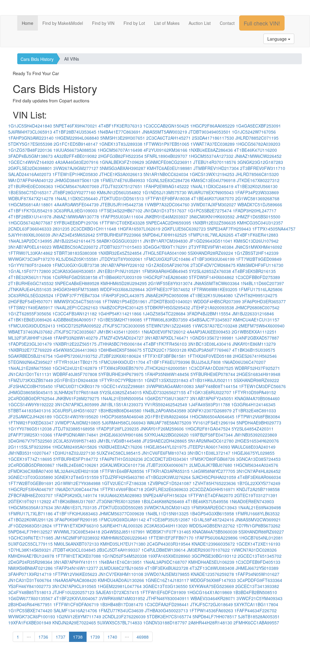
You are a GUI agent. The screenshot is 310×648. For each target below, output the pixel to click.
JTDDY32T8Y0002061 (121, 259)
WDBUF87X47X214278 (30, 198)
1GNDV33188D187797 (165, 623)
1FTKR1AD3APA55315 (167, 471)
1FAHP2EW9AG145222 (166, 186)
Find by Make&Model (62, 23)
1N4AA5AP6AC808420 (75, 580)
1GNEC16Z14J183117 (167, 580)
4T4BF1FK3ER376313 (120, 126)
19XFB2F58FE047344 (211, 435)
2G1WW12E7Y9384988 (78, 483)
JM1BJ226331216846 (253, 314)
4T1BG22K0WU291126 (30, 520)
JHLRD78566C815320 (257, 174)
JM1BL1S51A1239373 (121, 404)
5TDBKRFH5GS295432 (167, 307)
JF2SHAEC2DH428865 (164, 441)
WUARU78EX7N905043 (211, 192)
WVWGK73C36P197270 (31, 259)
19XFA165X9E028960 (169, 556)
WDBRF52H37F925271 (257, 368)
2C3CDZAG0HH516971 (212, 489)
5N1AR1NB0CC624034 (165, 174)
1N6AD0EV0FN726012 (163, 332)
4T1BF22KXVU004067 (75, 598)
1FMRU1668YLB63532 (257, 513)
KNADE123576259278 (212, 574)
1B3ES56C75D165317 (29, 192)
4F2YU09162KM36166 (165, 150)
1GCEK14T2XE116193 (258, 544)
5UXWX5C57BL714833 (119, 623)
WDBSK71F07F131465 (168, 532)
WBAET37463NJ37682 (30, 332)
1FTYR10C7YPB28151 (121, 380)
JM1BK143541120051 (118, 332)
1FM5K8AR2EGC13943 (214, 507)
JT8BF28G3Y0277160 (74, 192)
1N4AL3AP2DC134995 (30, 241)
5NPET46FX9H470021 (75, 126)
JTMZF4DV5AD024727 (121, 338)
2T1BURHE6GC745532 (31, 283)
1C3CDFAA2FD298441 (166, 604)
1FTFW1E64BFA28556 (122, 471)
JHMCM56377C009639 (121, 513)
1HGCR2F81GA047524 (207, 429)
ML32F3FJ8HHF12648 (30, 338)
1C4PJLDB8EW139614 (163, 550)
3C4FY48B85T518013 (29, 592)
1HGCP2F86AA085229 (212, 126)
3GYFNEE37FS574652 (168, 289)
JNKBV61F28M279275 (77, 398)
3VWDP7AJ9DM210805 (78, 423)
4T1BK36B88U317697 (73, 501)
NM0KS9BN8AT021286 (30, 568)
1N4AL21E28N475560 (29, 368)
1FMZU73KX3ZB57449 (30, 380)
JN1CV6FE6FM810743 (164, 453)
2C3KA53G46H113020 (166, 526)
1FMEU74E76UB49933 (122, 180)
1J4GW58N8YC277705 (213, 471)
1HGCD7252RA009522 (78, 326)
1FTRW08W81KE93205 (214, 289)
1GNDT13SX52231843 (166, 380)
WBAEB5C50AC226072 (75, 247)
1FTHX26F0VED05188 (209, 356)
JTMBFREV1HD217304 (216, 168)
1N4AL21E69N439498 (259, 507)
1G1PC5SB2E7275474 (210, 211)
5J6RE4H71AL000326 (121, 526)
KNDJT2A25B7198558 (258, 489)
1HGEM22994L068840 (77, 138)
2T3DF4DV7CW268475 (213, 265)
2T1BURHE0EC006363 (30, 186)
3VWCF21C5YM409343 (259, 598)
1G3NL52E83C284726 (168, 180)
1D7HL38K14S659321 (29, 550)
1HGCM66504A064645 (212, 417)
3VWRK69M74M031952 (122, 598)
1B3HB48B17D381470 (121, 604)
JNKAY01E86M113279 (254, 344)
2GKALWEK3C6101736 (122, 465)
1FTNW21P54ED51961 (124, 301)
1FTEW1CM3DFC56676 (262, 386)
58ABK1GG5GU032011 (119, 241)
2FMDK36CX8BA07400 (30, 471)
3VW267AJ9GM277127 (75, 168)
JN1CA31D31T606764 (29, 580)
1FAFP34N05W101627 (257, 574)
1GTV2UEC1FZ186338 (124, 483)
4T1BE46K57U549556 (206, 501)
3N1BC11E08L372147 (208, 453)
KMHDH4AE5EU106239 (211, 562)
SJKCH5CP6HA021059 (214, 477)
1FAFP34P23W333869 (257, 192)
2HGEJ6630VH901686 (121, 435)
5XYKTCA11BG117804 (256, 604)
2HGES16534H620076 (257, 441)
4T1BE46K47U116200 (255, 150)
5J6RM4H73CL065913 (30, 132)
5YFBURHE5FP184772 (75, 459)
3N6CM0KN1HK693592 (212, 217)
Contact (227, 23)
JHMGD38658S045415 (30, 392)
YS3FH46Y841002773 (29, 586)
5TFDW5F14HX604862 (211, 277)
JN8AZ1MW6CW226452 (258, 156)
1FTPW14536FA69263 (211, 610)
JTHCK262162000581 (166, 368)
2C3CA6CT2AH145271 (168, 138)
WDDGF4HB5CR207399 (217, 301)
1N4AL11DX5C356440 (76, 198)
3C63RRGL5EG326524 (30, 295)
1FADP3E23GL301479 (30, 344)
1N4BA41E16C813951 (120, 562)
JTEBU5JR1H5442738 (121, 204)
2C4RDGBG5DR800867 (31, 465)
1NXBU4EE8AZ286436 (211, 150)
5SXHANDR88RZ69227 (261, 532)
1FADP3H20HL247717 (254, 211)
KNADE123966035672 (213, 544)
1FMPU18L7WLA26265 (210, 235)
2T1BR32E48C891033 (254, 410)
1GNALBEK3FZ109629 (122, 162)
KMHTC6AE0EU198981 (169, 168)
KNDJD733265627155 (164, 392)
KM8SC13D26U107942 (256, 241)
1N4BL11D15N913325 (167, 513)
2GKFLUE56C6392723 (184, 229)
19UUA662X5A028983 (120, 495)
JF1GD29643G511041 (210, 241)
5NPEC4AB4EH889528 (77, 283)
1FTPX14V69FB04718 (121, 489)
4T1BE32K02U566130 (256, 186)
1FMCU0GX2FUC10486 (167, 259)
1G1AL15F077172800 (29, 271)
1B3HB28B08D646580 (119, 410)
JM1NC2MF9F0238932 (77, 538)
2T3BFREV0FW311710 (262, 168)
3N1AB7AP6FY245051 (211, 398)
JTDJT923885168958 (74, 429)
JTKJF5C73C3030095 (123, 326)
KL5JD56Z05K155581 (77, 259)
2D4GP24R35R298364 (30, 562)
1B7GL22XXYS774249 (258, 483)
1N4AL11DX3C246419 (211, 186)
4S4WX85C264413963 (75, 350)
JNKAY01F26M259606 (162, 429)
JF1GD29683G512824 (30, 526)
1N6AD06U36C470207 (244, 362)
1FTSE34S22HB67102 (120, 211)
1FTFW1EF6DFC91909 (163, 592)
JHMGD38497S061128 (76, 180)
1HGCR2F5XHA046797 (31, 489)
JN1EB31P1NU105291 (119, 271)
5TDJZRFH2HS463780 (122, 477)
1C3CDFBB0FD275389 (257, 277)
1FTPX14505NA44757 (273, 229)
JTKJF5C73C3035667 (75, 332)
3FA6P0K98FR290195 (75, 520)
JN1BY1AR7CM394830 (165, 241)
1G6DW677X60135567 (30, 598)
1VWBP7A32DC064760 (167, 204)
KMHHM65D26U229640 (124, 538)
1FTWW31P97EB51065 (166, 144)
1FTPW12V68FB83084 (258, 417)
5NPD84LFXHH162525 (164, 235)
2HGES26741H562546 (255, 356)
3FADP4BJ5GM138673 (30, 156)
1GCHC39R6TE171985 (30, 538)
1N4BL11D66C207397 (262, 283)
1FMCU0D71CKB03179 (77, 386)
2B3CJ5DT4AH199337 (118, 550)
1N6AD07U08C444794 (77, 489)
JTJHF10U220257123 (73, 592)
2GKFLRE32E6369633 (166, 489)
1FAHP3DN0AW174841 (75, 435)
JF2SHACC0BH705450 (30, 386)
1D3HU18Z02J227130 (73, 453)
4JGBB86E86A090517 (74, 320)
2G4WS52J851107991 (123, 532)
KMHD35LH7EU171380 (123, 544)
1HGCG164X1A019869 (209, 592)
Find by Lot (134, 23)
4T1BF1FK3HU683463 (76, 513)
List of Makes (167, 23)
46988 (143, 637)
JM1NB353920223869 (255, 435)
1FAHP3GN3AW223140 (31, 138)
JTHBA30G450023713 (166, 610)
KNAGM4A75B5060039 (214, 532)
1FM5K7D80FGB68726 (212, 459)
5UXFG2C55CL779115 (30, 544)
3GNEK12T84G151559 (76, 477)
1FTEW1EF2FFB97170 (170, 538)
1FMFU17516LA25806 (260, 289)
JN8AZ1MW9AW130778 (76, 217)
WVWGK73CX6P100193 (31, 616)
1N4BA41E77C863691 (119, 132)
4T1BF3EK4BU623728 (166, 568)
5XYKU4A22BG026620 (166, 435)
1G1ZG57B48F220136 (30, 150)
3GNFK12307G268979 (209, 410)
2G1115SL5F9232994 (29, 447)
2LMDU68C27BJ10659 (121, 568)
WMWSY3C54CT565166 (77, 301)
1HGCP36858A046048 (121, 417)
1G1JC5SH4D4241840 (30, 126)
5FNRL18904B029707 (165, 156)
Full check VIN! (262, 23)
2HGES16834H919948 (258, 374)
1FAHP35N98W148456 (167, 374)
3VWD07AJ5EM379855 (167, 574)
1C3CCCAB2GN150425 (166, 126)
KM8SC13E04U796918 (213, 180)
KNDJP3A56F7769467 (209, 350)
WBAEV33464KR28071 (212, 598)
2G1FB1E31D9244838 (76, 380)
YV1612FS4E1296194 (214, 423)
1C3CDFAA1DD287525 (211, 368)
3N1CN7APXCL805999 (77, 404)
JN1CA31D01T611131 (29, 374)
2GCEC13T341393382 (257, 586)
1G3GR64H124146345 (253, 404)
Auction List (200, 23)
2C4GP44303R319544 (168, 544)
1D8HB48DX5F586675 (120, 350)
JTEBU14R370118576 (214, 162)
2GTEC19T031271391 (256, 495)
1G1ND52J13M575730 (164, 192)
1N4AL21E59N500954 (122, 398)
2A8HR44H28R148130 (210, 623)
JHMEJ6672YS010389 (257, 568)
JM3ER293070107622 (208, 550)
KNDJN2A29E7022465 (74, 623)
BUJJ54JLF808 (206, 362)
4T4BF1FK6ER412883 (256, 235)
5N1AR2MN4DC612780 (211, 441)
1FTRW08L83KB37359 (165, 320)
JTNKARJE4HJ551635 (29, 289)
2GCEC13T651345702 (260, 556)
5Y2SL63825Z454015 (121, 392)
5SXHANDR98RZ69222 (256, 380)
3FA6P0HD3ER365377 (264, 301)
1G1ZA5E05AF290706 (167, 265)
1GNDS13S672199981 (212, 338)
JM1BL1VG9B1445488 (119, 441)
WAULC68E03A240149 (253, 447)
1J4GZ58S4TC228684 (164, 314)
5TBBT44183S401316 (29, 410)
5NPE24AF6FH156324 (165, 495)
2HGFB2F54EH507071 (30, 301)
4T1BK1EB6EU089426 (30, 320)
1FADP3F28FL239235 (117, 429)
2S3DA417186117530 (213, 138)
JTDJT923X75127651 (121, 186)
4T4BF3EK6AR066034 (259, 477)
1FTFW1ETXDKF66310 (76, 526)
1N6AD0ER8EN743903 (251, 501)
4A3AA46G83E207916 (76, 162)
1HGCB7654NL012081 (261, 538)
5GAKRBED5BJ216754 (30, 356)
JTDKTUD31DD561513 (121, 198)
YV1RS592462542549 (165, 404)
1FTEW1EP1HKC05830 (75, 174)
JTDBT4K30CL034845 (74, 550)
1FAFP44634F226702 (255, 610)
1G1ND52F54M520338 (124, 556)
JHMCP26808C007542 (257, 307)
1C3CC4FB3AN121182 (74, 314)
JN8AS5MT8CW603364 (216, 283)
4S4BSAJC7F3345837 (210, 320)
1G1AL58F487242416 (212, 520)
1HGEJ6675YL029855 (253, 453)
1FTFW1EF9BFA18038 (167, 198)
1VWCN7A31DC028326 (254, 550)
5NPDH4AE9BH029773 (258, 423)
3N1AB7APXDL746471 (167, 338)
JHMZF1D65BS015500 (258, 217)
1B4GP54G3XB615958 (212, 513)
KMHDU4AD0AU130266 (121, 580)
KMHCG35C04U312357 (260, 223)
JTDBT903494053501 (209, 132)
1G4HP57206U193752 (75, 356)
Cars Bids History (37, 59)
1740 (112, 637)
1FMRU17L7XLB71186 (30, 513)
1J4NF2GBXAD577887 (257, 338)
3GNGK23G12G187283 (260, 162)
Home (27, 23)
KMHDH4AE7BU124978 (31, 556)
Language (277, 39)
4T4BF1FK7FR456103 (165, 344)
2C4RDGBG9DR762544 (31, 398)
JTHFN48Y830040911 (167, 598)
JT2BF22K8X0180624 (120, 356)
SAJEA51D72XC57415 (117, 592)
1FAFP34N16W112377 (76, 568)
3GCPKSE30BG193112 (214, 556)
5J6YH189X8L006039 (29, 235)
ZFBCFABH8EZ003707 (30, 495)
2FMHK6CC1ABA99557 (256, 623)
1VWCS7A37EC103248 (214, 326)
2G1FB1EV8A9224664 (166, 417)
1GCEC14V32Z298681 (123, 386)
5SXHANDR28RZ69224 (210, 253)
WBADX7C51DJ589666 (259, 204)
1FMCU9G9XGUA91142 (122, 520)
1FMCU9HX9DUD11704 (122, 362)
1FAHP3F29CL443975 (122, 295)
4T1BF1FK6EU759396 (168, 362)
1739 (95, 637)
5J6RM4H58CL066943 (124, 423)
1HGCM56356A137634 (30, 507)
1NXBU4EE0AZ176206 (120, 447)
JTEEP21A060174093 (209, 447)
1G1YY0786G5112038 (30, 429)
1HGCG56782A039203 (258, 144)
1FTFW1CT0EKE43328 (122, 223)
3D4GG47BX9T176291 (165, 247)
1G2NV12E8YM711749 (78, 616)
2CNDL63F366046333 (29, 229)
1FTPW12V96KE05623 (75, 574)
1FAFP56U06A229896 (216, 538)
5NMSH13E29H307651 (122, 138)
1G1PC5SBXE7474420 (30, 610)
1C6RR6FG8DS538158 (74, 277)
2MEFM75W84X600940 (262, 326)
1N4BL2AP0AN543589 (164, 410)
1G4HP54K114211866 (119, 314)
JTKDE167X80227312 (258, 180)
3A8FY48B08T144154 (216, 386)
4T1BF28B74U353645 (74, 132)
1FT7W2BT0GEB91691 (31, 483)
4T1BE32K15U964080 (211, 295)
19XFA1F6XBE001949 (29, 623)
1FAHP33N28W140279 (75, 338)
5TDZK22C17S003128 (164, 350)
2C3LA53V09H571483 (74, 441)
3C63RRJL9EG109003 (75, 211)
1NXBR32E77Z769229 (30, 350)
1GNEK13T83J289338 (120, 144)
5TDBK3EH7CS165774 (169, 616)
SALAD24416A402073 (29, 174)
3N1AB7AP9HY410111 (75, 562)
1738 (78, 637)
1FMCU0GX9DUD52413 (31, 326)
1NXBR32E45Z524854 (120, 253)
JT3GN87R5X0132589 (118, 501)
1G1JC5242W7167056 (254, 132)
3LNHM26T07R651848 (76, 392)
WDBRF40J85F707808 (75, 374)
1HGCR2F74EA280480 (165, 277)
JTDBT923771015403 (120, 247)
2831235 (61, 229)
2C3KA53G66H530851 (74, 271)
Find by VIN (103, 23)
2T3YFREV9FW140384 (211, 247)
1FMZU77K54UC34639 (120, 610)
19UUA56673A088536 (74, 150)
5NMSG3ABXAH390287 (123, 168)
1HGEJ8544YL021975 (164, 447)
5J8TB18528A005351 (259, 616)
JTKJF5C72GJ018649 (211, 604)
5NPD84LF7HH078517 (215, 616)
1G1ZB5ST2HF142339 (256, 253)
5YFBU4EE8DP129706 (76, 223)
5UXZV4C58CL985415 (118, 453)
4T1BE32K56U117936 (29, 277)
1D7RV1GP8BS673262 (258, 526)
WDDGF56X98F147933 (213, 580)
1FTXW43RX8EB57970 (120, 368)
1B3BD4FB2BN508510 (255, 592)
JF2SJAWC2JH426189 (30, 417)
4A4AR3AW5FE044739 (76, 204)
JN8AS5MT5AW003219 (164, 132)
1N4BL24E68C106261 (77, 465)
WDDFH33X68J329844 (122, 289)
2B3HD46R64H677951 (30, 604)
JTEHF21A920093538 (212, 307)
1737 (60, 637)
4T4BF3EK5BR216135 (254, 271)
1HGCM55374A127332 (211, 156)
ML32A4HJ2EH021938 (76, 471)
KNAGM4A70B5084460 (257, 398)
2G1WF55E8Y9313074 (170, 283)
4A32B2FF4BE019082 (75, 156)
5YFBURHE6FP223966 (118, 235)
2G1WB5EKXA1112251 (254, 332)
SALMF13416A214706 (75, 610)
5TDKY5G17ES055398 (30, 144)
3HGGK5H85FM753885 (76, 289)
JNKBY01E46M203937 (166, 217)
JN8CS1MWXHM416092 (258, 247)
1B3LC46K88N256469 (162, 501)
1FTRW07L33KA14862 (30, 253)
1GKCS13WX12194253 (212, 174)
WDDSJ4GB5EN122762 (212, 526)
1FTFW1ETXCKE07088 (78, 556)
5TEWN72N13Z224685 (168, 326)
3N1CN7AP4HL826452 (258, 471)
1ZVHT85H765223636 (214, 483)
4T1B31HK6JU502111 (211, 380)
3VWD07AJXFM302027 (213, 204)
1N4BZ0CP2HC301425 (121, 307)
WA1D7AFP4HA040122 (30, 180)
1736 (43, 637)
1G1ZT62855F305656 (29, 314)
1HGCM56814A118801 (30, 204)
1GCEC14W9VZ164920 (31, 162)
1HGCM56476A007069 (76, 186)
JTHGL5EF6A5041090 (164, 253)
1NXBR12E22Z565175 (75, 344)
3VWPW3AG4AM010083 (170, 386)
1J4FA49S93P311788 (209, 404)
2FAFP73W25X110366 (30, 435)
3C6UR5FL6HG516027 (74, 410)
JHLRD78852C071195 (257, 138)
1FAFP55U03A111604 (121, 217)
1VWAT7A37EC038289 (212, 144)
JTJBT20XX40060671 (167, 465)
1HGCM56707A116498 (119, 150)
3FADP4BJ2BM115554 (209, 314)
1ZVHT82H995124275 (255, 295)
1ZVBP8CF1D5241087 (169, 483)
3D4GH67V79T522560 (30, 441)
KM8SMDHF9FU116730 (260, 265)
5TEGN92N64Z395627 (30, 362)
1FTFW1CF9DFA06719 (76, 604)
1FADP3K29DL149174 (75, 495)
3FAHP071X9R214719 (29, 574)
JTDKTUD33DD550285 (120, 507)
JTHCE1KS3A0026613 (120, 174)
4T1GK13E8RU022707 (209, 392)
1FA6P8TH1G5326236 (121, 459)
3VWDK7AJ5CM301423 (167, 507)
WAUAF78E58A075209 (169, 423)
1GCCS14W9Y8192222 (31, 404)
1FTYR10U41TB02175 (75, 362)
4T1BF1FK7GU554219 (30, 211)
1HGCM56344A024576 (255, 465)
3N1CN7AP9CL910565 (74, 586)
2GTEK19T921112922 (29, 501)
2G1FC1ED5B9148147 (76, 144)
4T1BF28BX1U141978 (29, 217)
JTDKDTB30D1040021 (170, 301)
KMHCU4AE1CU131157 (256, 320)
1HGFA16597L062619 (138, 229)
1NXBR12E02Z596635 (214, 223)
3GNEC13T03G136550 (165, 586)
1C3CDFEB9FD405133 (258, 562)
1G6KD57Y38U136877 (167, 398)
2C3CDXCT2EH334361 (166, 459)
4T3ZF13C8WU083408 (212, 568)
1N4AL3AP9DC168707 (165, 562)
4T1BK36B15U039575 (253, 350)
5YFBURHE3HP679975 (120, 374)
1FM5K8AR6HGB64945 (165, 271)
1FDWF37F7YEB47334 (77, 295)
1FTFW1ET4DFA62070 (210, 495)
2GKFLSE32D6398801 (30, 168)
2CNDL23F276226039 (124, 616)
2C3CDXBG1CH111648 (93, 229)
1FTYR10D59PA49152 (254, 392)
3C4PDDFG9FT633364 (259, 580)
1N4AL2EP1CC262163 (76, 307)
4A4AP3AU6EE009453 (208, 332)
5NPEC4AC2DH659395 (168, 223)
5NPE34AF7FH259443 (229, 229)
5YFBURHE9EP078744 (212, 374)
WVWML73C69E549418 (77, 532)
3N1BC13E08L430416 (209, 344)
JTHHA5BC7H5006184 (120, 344)
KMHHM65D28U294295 (124, 283)
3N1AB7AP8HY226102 (122, 265)
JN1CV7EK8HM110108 (120, 574)
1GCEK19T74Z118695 (30, 459)
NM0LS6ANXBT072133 (76, 544)
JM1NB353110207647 (29, 453)
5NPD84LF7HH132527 (30, 532)
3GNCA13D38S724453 (258, 459)
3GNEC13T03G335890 (30, 477)
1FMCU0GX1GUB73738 (75, 265)
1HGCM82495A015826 (74, 447)
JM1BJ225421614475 (74, 241)
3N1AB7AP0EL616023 (29, 247)
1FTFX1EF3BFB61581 (164, 356)
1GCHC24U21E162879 (74, 368)
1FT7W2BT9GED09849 (259, 259)
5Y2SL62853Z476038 (210, 271)
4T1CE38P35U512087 (168, 520)
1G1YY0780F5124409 (29, 265)
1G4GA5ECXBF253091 (258, 126)
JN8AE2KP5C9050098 (167, 295)
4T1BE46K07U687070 (212, 198)
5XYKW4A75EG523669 (211, 586)
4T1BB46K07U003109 (120, 277)
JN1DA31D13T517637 (164, 211)
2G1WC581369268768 (257, 198)
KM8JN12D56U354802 (119, 192)
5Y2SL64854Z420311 (253, 429)
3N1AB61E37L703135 (75, 507)
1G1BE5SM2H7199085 (119, 320)
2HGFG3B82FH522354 (120, 156)
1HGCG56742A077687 (30, 223)
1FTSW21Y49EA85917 (30, 307)
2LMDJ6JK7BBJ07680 (210, 465)
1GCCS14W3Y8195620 (75, 417)
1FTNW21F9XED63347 (31, 423)
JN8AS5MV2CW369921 (258, 520)
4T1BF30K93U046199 (213, 259)
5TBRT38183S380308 (75, 253)
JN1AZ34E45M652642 (73, 235)
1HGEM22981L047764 (119, 586)
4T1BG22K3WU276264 (168, 477)
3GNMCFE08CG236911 (168, 162)
